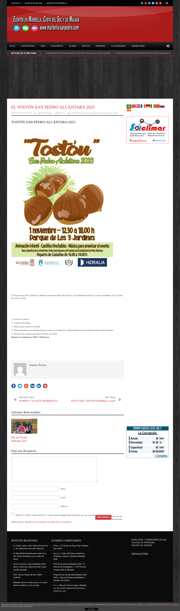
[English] (138, 105)
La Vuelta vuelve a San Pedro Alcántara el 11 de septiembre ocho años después (30, 547)
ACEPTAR (91, 609)
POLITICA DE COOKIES (141, 545)
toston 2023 (76, 113)
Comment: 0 (59, 113)
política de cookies (171, 605)
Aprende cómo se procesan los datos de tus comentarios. (48, 522)
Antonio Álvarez (45, 113)
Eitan (55, 545)
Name (63, 488)
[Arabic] (129, 105)
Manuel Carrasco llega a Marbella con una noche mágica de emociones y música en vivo (70, 588)
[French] (143, 105)
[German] (148, 105)
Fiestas (86, 46)
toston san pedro (90, 113)
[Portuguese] (157, 105)
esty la (56, 553)
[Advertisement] (90, 77)
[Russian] (162, 105)
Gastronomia (118, 46)
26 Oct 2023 (26, 113)
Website (64, 506)
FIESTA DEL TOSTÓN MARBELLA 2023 (93, 400)
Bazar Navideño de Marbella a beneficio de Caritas (69, 579)
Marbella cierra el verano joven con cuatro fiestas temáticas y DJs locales (30, 583)
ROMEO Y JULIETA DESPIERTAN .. (39, 400)
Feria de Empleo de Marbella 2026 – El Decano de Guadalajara (69, 565)
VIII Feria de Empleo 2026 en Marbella (69, 568)
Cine (43, 46)
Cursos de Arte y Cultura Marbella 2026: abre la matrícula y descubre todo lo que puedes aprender (140, 53)
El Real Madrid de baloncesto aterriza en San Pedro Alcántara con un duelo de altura (65, 53)
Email (63, 497)
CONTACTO (16, 3)
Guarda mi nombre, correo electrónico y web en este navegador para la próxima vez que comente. (55, 515)
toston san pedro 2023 (108, 113)
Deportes (100, 46)
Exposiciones (28, 46)
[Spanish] (129, 109)
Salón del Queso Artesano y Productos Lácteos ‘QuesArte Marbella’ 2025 (69, 556)
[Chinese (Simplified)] (133, 105)
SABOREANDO (138, 46)
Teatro (72, 46)
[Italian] (152, 105)
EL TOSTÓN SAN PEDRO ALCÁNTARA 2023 (52, 107)
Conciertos (57, 46)
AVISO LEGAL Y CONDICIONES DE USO (148, 539)
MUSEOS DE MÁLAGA (33, 3)
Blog (12, 46)
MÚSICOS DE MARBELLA (57, 3)
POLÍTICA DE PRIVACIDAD (143, 542)
